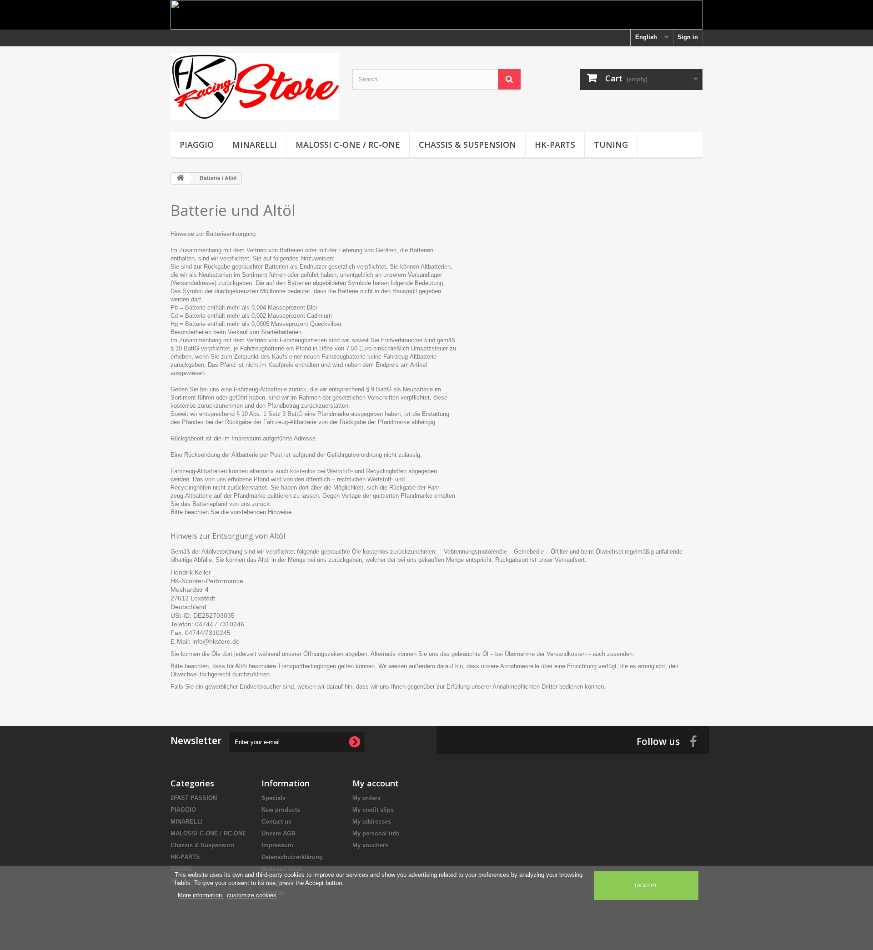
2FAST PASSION (194, 798)
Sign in (687, 37)
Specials (273, 798)
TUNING (611, 144)
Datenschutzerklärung (292, 857)
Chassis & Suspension (467, 144)
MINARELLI (254, 144)
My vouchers (370, 845)
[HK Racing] (255, 86)
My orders (366, 798)
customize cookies (251, 895)
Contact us (276, 821)
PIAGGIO (197, 144)
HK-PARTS (555, 144)
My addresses (371, 821)
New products (280, 809)
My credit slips (373, 809)
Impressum (277, 845)
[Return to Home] (180, 178)
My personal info (376, 833)
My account (375, 783)
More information (201, 895)
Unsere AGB (278, 833)
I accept (646, 885)
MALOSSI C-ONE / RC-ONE (348, 144)
